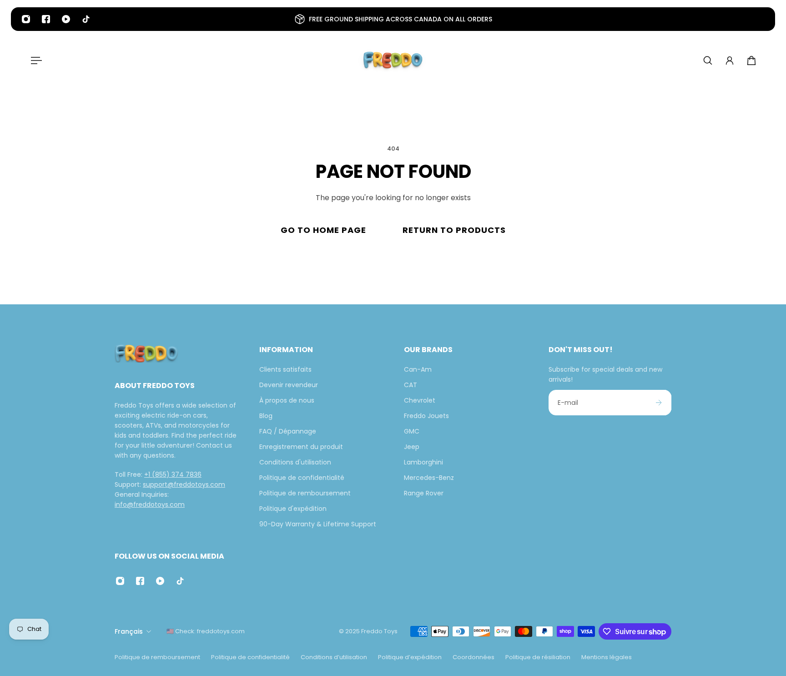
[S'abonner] (658, 402)
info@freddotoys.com (150, 504)
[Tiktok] (86, 19)
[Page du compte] (730, 60)
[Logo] (393, 60)
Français (129, 631)
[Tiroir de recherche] (708, 60)
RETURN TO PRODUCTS (454, 230)
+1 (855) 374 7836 (173, 474)
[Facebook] (46, 19)
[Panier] (751, 60)
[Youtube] (66, 19)
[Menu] (34, 60)
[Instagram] (26, 19)
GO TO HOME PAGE (323, 230)
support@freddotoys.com (184, 484)
